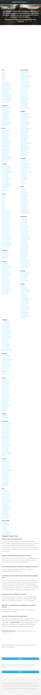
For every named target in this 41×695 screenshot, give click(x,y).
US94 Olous (5, 511)
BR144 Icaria (5, 138)
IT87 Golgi (23, 207)
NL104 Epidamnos (25, 239)
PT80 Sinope (5, 342)
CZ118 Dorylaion (7, 168)
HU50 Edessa (24, 179)
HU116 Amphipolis (25, 168)
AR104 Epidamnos (7, 107)
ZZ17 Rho (4, 530)
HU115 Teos (23, 169)
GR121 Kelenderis (25, 117)
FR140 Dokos (5, 224)
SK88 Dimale (5, 438)
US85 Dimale (5, 513)
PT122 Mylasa (5, 327)
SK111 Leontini (6, 429)
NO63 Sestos (24, 276)
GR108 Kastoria (24, 132)
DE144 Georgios (25, 85)
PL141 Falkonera (25, 291)
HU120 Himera (24, 160)
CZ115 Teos (5, 173)
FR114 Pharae (6, 241)
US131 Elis (5, 504)
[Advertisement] (20, 48)
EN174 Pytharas (6, 83)
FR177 (4, 207)
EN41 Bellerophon (7, 100)
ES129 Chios (5, 278)
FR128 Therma (6, 235)
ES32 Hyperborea (7, 290)
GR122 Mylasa (24, 115)
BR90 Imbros (5, 152)
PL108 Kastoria (24, 303)
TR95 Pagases (5, 474)
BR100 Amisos (6, 145)
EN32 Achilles (5, 102)
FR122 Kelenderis (6, 239)
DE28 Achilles (24, 106)
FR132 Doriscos (6, 231)
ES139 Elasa (5, 276)
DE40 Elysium (24, 102)
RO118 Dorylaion (7, 365)
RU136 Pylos (5, 383)
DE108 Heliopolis (25, 98)
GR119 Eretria (24, 121)
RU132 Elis (5, 391)
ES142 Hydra (5, 271)
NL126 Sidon (24, 233)
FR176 (4, 209)
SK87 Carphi (5, 440)
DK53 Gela (5, 256)
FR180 (4, 201)
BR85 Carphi (5, 154)
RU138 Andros (6, 380)
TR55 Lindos (5, 481)
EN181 (4, 74)
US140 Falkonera (6, 500)
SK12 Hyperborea (7, 453)
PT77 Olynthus (6, 344)
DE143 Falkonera (25, 87)
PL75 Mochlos (24, 314)
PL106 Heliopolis (25, 307)
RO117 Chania (6, 367)
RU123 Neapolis (6, 395)
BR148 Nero (5, 132)
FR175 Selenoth (6, 211)
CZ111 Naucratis (6, 179)
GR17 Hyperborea (25, 152)
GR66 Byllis (23, 145)
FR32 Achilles (5, 246)
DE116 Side (23, 92)
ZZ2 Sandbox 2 (6, 534)
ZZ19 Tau (4, 528)
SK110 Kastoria (6, 430)
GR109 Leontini (24, 130)
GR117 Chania (24, 124)
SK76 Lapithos (6, 446)
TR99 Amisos (5, 472)
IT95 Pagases (24, 203)
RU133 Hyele (5, 389)
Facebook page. (6, 633)
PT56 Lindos (5, 348)
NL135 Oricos (24, 218)
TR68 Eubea (5, 477)
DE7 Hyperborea (25, 107)
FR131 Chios (5, 233)
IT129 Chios (23, 194)
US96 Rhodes (5, 509)
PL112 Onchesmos (25, 299)
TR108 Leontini (6, 461)
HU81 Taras (23, 175)
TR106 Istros (5, 464)
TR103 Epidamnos (7, 470)
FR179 (4, 203)
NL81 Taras (23, 258)
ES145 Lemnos (6, 265)
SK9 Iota (4, 455)
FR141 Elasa (5, 222)
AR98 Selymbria (6, 119)
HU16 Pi (22, 181)
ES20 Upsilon (5, 293)
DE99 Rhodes (24, 100)
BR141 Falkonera (6, 141)
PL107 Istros (23, 305)
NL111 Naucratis (25, 235)
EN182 (4, 72)
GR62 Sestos (23, 149)
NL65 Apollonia (24, 263)
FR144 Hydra (5, 220)
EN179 (4, 77)
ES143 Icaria (5, 269)
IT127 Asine (23, 198)
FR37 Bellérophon (7, 245)
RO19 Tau (4, 372)
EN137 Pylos (5, 92)
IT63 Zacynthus (24, 211)
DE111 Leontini (24, 94)
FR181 (4, 199)
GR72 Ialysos (23, 141)
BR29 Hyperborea (7, 158)
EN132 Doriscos (6, 94)
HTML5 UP (32, 688)
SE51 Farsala (5, 415)
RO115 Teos (5, 369)
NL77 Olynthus (24, 260)
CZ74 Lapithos (6, 184)
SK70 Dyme (5, 449)
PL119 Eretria (24, 297)
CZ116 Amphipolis (7, 171)
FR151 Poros (5, 216)
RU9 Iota (4, 410)
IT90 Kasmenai (24, 205)
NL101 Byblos (24, 243)
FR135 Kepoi (5, 230)
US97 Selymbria (6, 507)
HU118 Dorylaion (25, 164)
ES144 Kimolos (6, 267)
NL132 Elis (23, 224)
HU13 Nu (22, 183)
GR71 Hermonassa (25, 143)
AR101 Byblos (6, 113)
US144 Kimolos (6, 494)
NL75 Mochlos (24, 261)
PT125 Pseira (5, 322)
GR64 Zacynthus (24, 147)
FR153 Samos (5, 214)
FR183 (4, 196)
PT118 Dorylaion (6, 331)
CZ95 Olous (5, 181)
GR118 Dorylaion (25, 122)
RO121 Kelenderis (7, 359)
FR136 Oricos (5, 228)
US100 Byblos (6, 506)
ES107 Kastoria (6, 282)
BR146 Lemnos (6, 136)
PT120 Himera (6, 329)
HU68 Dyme (23, 177)
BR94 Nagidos (6, 149)
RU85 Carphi (5, 404)
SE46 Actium (5, 417)
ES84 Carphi (5, 286)
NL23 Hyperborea (25, 265)
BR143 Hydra (5, 139)
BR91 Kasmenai (6, 151)
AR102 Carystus (6, 111)
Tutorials (20, 672)
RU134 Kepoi (5, 387)
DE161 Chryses (24, 83)
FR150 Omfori (6, 218)
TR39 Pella (5, 485)
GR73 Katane (24, 139)
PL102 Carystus (24, 308)
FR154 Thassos (6, 213)
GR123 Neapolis (24, 113)
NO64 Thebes (24, 275)
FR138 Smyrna (6, 226)
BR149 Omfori (6, 130)
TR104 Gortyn (5, 468)
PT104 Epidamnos (7, 337)
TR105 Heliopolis (6, 466)
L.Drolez (14, 688)
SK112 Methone (6, 427)
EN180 (4, 76)
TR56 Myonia (5, 479)
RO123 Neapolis (6, 355)
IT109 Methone (24, 201)
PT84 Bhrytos (6, 338)
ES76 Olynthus (6, 288)
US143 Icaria (5, 496)
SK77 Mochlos (6, 444)
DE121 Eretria (24, 91)
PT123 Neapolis (6, 325)
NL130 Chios (24, 228)
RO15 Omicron (6, 374)
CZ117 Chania (6, 169)
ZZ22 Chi (4, 526)
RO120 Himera (6, 361)
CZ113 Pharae (6, 177)
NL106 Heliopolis (25, 237)
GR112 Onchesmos (25, 128)
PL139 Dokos (24, 295)
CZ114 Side (5, 175)
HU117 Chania (24, 166)
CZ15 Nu (4, 188)
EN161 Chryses (6, 85)
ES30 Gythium (5, 291)
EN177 (4, 81)
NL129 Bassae (24, 230)
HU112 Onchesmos (25, 171)
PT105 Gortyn (6, 335)
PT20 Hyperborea (7, 350)
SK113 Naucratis (6, 425)
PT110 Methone (6, 333)
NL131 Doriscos (24, 226)
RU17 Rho (4, 408)
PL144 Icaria (23, 286)
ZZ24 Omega (5, 524)
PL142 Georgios (25, 290)
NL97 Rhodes (24, 248)
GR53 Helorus (24, 151)
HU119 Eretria (24, 162)
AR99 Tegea (5, 117)
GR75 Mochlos (24, 138)
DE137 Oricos (24, 89)
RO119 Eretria (5, 363)
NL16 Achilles (24, 267)
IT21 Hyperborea (25, 213)
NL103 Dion (23, 241)
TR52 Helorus (5, 483)
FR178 (4, 205)
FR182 (4, 198)
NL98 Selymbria (24, 246)
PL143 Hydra (24, 288)
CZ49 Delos (5, 186)
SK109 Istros (5, 432)
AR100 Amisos (6, 115)
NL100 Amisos (24, 245)
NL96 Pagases (24, 250)
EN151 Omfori (6, 87)
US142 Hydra (5, 498)
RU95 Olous (5, 399)
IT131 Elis (23, 190)
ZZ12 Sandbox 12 (7, 532)
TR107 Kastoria (6, 462)
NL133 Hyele (23, 222)
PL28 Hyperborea (25, 316)
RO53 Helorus (6, 370)
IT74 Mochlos (24, 209)
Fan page (20, 658)
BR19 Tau (4, 160)
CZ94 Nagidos (6, 183)
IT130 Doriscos (24, 192)
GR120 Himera (24, 119)
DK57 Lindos (5, 254)
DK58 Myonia (5, 252)
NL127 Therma (24, 231)
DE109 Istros (23, 96)
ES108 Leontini (6, 280)
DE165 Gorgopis (25, 77)
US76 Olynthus (6, 515)
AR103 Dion (5, 109)
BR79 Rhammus (6, 156)
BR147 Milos (5, 134)
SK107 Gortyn (6, 434)
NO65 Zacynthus (25, 273)
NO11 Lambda (24, 280)
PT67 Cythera (5, 346)
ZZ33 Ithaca (5, 522)
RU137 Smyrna (6, 382)
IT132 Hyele (23, 188)
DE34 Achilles (24, 104)
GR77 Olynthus (24, 136)
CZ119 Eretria (5, 166)
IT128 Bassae (24, 196)
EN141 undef (5, 91)
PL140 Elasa (23, 293)
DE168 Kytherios (25, 72)
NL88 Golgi (23, 254)
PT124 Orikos (5, 323)
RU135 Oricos (6, 385)
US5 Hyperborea (6, 517)
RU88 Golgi (5, 402)
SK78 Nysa (5, 442)
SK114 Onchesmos (7, 423)
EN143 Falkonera (6, 89)
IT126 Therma (24, 199)
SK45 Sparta (5, 451)
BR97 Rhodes (5, 147)
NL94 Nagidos (24, 252)
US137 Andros (6, 502)
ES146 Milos (5, 263)
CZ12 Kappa (5, 190)
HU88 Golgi (23, 173)
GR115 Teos (23, 126)
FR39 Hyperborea (7, 243)
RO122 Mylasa (6, 357)
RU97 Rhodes (5, 397)
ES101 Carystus (6, 284)
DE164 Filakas (24, 79)
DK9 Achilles (5, 258)
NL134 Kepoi (24, 220)
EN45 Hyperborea (7, 98)
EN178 (4, 79)
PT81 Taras (5, 340)
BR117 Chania (6, 143)
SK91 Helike (5, 436)
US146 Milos (5, 491)
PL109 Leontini (24, 301)
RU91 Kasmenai (6, 400)
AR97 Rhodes (5, 121)
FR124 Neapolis (6, 237)
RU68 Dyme (5, 406)
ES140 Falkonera (6, 275)
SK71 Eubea (5, 447)
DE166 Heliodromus (26, 76)
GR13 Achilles (24, 154)
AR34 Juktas (5, 124)
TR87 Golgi (5, 476)
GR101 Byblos (24, 134)
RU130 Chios (5, 393)
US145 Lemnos (6, 492)
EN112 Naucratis (6, 96)
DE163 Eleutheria (25, 81)
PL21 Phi (22, 318)
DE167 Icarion (24, 74)
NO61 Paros (23, 278)
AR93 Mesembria (6, 122)
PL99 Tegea (23, 310)
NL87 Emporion (24, 256)
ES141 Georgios (6, 273)
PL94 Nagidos (24, 312)
